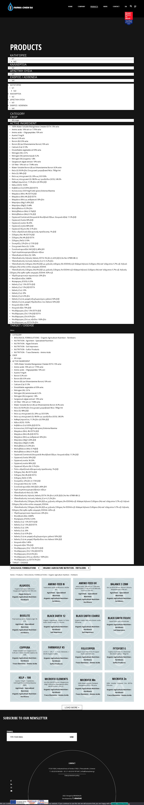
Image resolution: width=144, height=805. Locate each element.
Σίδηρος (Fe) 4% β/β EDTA (23, 237)
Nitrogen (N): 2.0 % (20, 153)
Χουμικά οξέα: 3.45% (20, 305)
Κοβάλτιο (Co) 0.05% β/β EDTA (25, 188)
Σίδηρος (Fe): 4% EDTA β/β (23, 234)
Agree (114, 803)
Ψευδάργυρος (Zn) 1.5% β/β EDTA (26, 313)
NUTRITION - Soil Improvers (26, 346)
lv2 (13, 68)
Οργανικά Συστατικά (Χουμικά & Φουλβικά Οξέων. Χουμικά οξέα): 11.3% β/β (44, 217)
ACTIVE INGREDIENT (23, 123)
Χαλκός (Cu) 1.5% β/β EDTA (23, 287)
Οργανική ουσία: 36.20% (22, 223)
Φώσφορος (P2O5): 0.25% (22, 281)
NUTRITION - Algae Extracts (26, 343)
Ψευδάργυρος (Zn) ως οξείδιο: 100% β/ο (29, 319)
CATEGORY (17, 113)
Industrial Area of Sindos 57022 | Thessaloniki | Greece (76, 769)
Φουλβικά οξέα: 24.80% (22, 278)
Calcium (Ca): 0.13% (20, 147)
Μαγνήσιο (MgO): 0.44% (22, 205)
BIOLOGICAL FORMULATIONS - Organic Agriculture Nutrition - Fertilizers (45, 338)
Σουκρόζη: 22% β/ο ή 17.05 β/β (25, 243)
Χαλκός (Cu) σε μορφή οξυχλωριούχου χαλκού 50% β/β (35, 299)
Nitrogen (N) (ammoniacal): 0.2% (25, 156)
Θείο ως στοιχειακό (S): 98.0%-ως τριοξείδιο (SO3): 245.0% (36, 179)
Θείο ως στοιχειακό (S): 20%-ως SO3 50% (29, 176)
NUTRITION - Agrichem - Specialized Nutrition (33, 340)
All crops (15, 120)
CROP (13, 117)
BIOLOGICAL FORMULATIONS (36, 575)
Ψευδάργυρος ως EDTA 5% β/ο (25, 322)
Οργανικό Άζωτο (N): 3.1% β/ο (24, 229)
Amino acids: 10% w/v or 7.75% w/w (26, 129)
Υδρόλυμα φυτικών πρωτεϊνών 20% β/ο (29, 275)
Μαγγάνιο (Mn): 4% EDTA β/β (24, 193)
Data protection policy (72, 775)
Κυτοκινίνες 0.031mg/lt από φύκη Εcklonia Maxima (33, 191)
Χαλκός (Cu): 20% (19, 293)
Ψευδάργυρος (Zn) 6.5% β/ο (23, 316)
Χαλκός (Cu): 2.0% (19, 290)
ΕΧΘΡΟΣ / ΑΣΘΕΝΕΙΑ (23, 77)
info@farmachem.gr (87, 771)
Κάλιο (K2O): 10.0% (19, 185)
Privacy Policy (122, 803)
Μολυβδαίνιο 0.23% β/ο (22, 208)
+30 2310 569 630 (56, 771)
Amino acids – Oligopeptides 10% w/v (27, 132)
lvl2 (15, 61)
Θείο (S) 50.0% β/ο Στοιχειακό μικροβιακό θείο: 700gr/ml (36, 170)
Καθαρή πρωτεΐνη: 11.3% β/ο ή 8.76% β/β (29, 182)
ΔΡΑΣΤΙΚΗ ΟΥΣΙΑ (21, 71)
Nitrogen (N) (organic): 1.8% (23, 159)
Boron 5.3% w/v (18, 138)
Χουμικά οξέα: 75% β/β (21, 307)
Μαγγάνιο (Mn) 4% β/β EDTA (24, 196)
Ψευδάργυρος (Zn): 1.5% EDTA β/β (26, 310)
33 (64, 771)
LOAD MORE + (72, 707)
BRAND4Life (77, 796)
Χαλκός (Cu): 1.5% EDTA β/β (23, 284)
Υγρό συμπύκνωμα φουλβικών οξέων (28, 252)
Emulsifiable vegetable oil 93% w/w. (26, 150)
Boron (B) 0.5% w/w (20, 141)
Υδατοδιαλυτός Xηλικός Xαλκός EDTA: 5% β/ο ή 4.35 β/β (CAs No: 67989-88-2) (45, 258)
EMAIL (10, 731)
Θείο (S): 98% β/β (19, 173)
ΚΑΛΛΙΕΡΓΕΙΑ (18, 64)
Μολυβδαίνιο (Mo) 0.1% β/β (24, 214)
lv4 (13, 80)
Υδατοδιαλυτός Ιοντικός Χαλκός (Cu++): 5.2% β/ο (32, 261)
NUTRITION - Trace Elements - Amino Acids (32, 352)
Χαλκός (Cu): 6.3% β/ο (21, 296)
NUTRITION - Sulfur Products (26, 349)
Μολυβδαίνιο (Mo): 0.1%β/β (24, 211)
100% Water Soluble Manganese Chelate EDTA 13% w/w (35, 126)
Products (19, 575)
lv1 (13, 58)
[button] (72, 330)
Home (12, 575)
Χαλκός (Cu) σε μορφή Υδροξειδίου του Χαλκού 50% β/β (36, 302)
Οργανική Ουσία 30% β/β (22, 220)
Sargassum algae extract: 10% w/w (26, 161)
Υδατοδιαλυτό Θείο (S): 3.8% (24, 255)
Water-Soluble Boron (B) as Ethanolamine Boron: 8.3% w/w (36, 167)
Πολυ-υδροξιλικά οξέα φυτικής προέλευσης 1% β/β (34, 231)
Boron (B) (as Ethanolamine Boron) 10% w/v (30, 144)
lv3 (13, 74)
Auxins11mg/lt (18, 135)
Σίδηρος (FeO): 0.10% (20, 240)
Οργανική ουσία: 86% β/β (22, 226)
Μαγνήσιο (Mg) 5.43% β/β (23, 202)
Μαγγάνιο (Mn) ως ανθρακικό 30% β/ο (28, 199)
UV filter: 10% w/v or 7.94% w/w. (25, 164)
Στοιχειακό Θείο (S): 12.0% (23, 246)
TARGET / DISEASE (22, 325)
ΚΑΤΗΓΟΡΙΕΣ (18, 55)
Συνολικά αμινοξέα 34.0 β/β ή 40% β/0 (28, 249)
